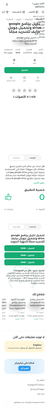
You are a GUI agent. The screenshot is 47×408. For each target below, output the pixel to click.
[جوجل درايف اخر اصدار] (6, 248)
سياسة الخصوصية (34, 384)
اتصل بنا (38, 380)
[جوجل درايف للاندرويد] (6, 255)
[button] (5, 402)
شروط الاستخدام (35, 389)
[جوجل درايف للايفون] (6, 262)
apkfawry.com (17, 402)
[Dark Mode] (5, 4)
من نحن (38, 393)
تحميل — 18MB (25, 248)
